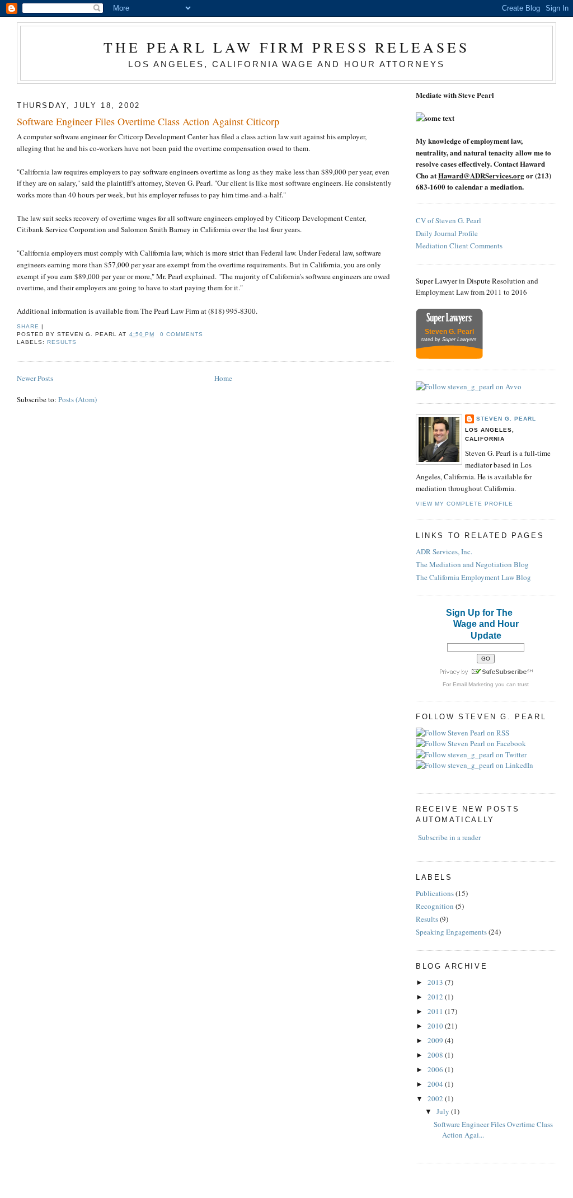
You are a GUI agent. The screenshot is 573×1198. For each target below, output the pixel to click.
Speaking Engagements (451, 932)
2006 (436, 1069)
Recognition (435, 906)
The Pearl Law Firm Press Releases (287, 46)
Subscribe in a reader (449, 837)
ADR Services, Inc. (444, 551)
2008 (436, 1055)
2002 (436, 1098)
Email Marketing (473, 684)
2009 (436, 1040)
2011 (436, 1011)
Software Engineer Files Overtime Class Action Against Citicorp (148, 121)
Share (28, 326)
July (443, 1111)
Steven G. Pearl (506, 419)
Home (223, 378)
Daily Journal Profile (447, 233)
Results (62, 342)
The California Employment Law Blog (473, 577)
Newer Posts (35, 378)
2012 (436, 997)
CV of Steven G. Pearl (448, 220)
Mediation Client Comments (459, 245)
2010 (436, 1026)
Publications (435, 893)
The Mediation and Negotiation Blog (472, 564)
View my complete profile (464, 504)
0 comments (181, 334)
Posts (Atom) (77, 399)
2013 (436, 982)
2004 (436, 1084)
